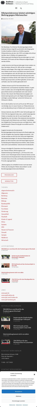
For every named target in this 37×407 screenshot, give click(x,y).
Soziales (3, 224)
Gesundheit (5, 214)
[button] (34, 374)
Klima (3, 222)
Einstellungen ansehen (18, 401)
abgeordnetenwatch (7, 190)
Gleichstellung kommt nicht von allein (12, 272)
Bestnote (4, 198)
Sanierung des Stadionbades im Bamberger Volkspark (21, 256)
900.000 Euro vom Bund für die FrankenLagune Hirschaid (18, 249)
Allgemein (4, 193)
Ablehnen (18, 396)
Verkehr (4, 235)
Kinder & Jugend (6, 219)
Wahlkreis (4, 237)
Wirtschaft (4, 240)
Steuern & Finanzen (7, 230)
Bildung (3, 201)
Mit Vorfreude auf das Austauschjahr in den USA (22, 327)
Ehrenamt (4, 206)
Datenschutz (12, 404)
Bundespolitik (5, 203)
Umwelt (3, 232)
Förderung (4, 211)
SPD (2, 227)
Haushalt (4, 217)
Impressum (25, 404)
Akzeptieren (18, 391)
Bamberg (4, 196)
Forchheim (4, 209)
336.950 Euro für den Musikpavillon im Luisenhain (23, 341)
